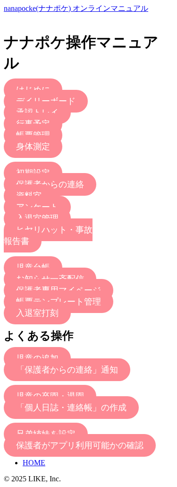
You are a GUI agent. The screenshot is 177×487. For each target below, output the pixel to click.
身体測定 (33, 146)
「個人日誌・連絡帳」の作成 (71, 407)
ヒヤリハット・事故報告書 (48, 235)
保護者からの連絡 (50, 184)
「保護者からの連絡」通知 (67, 369)
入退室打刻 (37, 313)
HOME (34, 463)
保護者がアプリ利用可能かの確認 (79, 445)
